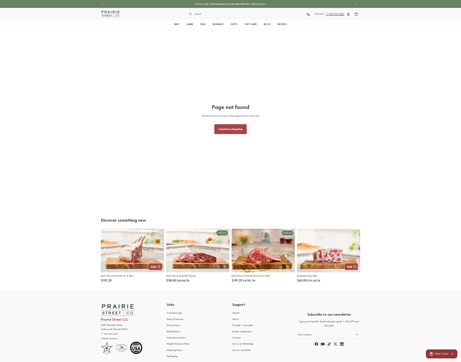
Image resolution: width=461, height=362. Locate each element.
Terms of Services (175, 319)
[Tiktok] (329, 344)
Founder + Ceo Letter (242, 325)
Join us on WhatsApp (243, 343)
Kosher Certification (242, 331)
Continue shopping (230, 129)
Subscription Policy (176, 337)
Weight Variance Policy (178, 343)
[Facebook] (316, 344)
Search (236, 312)
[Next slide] (356, 4)
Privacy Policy (173, 325)
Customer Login (174, 312)
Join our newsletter (241, 350)
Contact (236, 337)
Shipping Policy (174, 350)
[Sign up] (356, 334)
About (235, 319)
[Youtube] (323, 344)
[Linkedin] (342, 344)
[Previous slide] (102, 4)
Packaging (172, 356)
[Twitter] (335, 344)
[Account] (348, 14)
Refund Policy (173, 331)
